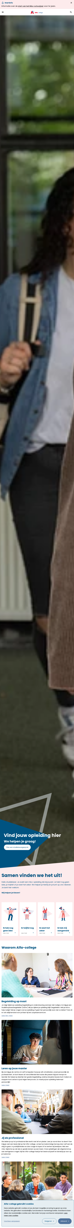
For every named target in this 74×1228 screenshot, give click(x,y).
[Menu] (3, 12)
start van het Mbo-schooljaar (30, 6)
